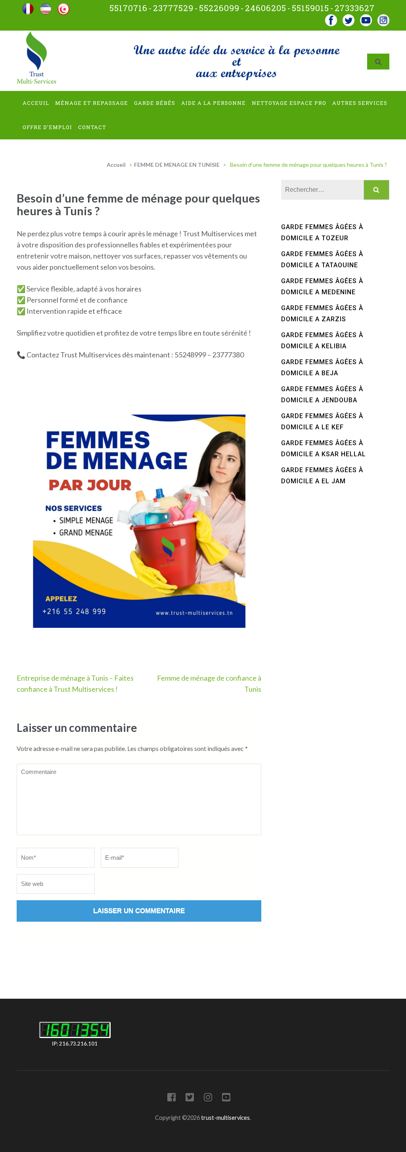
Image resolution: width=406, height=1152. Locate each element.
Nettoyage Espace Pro (289, 102)
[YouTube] (226, 1098)
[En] (46, 6)
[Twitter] (190, 1098)
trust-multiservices (225, 1117)
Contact (92, 127)
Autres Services (359, 102)
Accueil (116, 164)
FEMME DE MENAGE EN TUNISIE (177, 164)
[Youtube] (366, 17)
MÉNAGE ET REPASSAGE (91, 102)
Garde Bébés (154, 102)
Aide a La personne (213, 102)
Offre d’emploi (47, 127)
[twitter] (348, 17)
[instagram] (383, 17)
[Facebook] (331, 17)
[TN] (63, 6)
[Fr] (28, 6)
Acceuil (36, 102)
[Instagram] (208, 1098)
